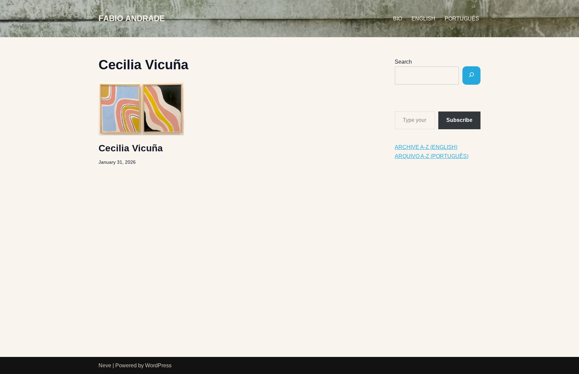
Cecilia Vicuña (131, 148)
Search (403, 62)
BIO (397, 18)
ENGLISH (423, 18)
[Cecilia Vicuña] (141, 108)
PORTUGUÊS (462, 18)
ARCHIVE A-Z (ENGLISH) (426, 147)
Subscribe (459, 120)
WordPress (158, 365)
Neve (105, 365)
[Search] (471, 75)
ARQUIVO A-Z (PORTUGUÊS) (431, 156)
